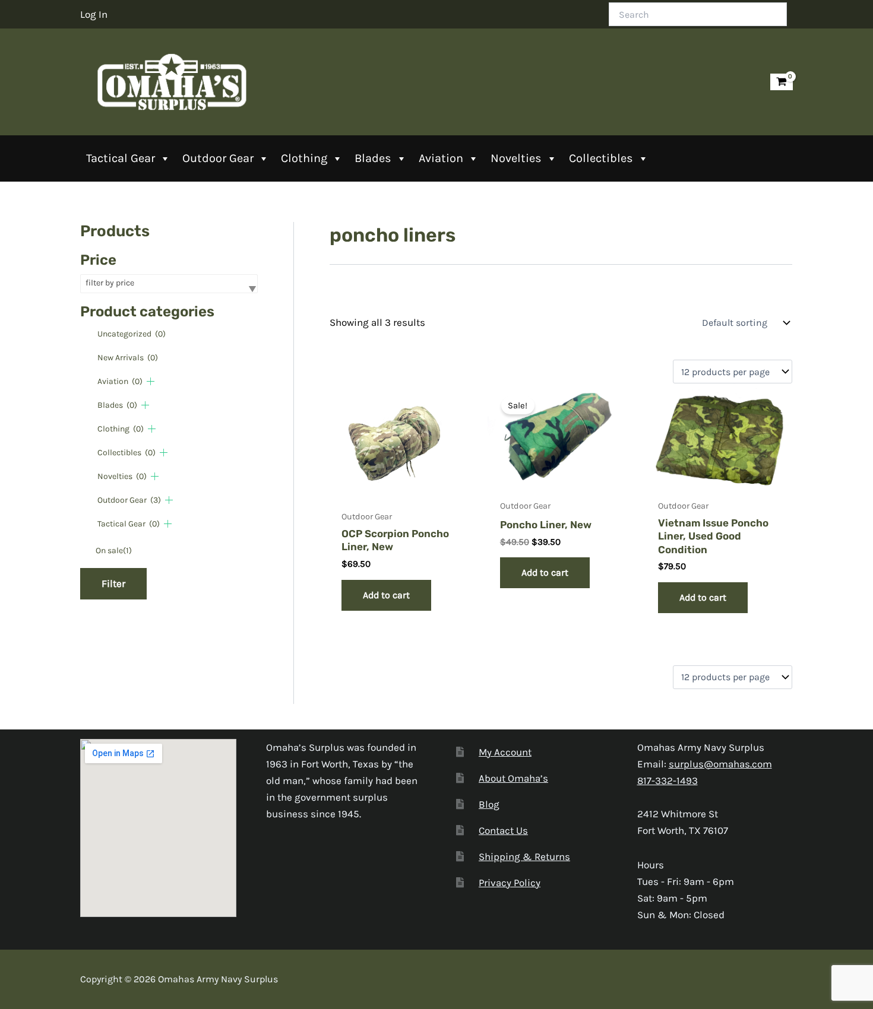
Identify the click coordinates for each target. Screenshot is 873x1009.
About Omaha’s (513, 778)
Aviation (441, 158)
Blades (373, 158)
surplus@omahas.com (720, 764)
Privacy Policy (509, 883)
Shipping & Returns (524, 856)
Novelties (516, 158)
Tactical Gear (120, 158)
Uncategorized (131, 334)
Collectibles (601, 158)
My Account (505, 752)
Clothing (304, 158)
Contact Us (503, 830)
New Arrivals (127, 358)
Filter (113, 583)
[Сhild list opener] (150, 381)
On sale (114, 550)
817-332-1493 (667, 780)
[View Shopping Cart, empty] (781, 82)
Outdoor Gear (218, 158)
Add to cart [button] (386, 595)
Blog (489, 804)
